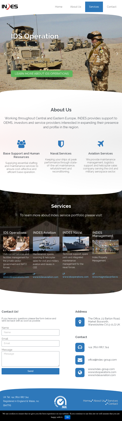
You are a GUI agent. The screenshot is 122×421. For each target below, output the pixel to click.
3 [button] (62, 90)
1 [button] (56, 90)
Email (5, 338)
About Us (75, 6)
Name (5, 327)
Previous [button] (4, 53)
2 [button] (59, 90)
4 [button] (65, 90)
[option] (61, 53)
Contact (111, 6)
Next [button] (117, 53)
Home (58, 6)
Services (94, 6)
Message (7, 349)
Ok (67, 417)
